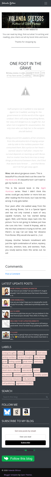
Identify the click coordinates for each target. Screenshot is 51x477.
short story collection (11, 370)
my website (7, 374)
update (37, 370)
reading (27, 75)
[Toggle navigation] (45, 3)
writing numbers (9, 357)
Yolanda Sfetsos (14, 470)
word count (30, 353)
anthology (38, 361)
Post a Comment (12, 274)
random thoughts (25, 357)
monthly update (40, 374)
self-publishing (8, 383)
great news (27, 361)
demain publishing (23, 366)
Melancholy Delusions (11, 379)
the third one (11, 179)
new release (40, 357)
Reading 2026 (8, 366)
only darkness (29, 379)
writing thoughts (9, 353)
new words (27, 370)
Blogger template (11, 475)
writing (20, 353)
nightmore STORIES (24, 383)
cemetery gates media (23, 374)
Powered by (19, 450)
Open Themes (26, 475)
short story (41, 353)
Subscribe (25, 443)
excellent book (33, 72)
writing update (15, 361)
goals (4, 361)
